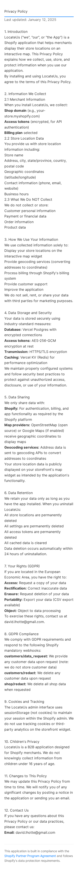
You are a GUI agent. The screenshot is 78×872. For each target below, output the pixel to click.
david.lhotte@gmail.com (24, 622)
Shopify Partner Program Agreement (30, 856)
